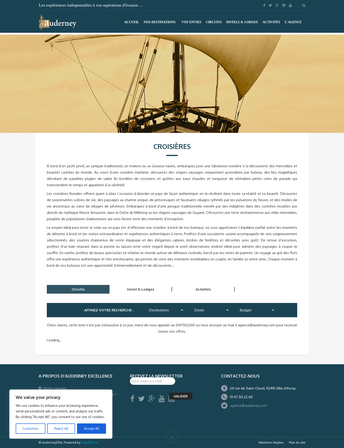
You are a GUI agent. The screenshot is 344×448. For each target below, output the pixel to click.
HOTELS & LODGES (242, 22)
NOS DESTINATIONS (160, 22)
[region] (60, 414)
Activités (203, 289)
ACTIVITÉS (271, 22)
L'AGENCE (293, 22)
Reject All (61, 428)
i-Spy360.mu (89, 442)
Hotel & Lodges (140, 289)
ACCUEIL (131, 22)
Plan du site (297, 442)
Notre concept (55, 388)
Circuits (78, 289)
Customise (30, 428)
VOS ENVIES (191, 22)
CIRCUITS (214, 22)
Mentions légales (271, 442)
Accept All (91, 428)
